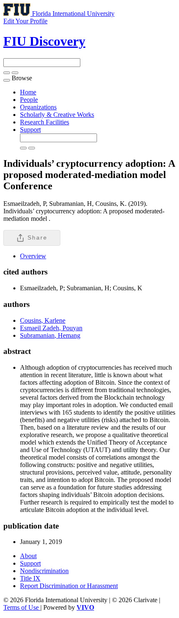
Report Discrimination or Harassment (69, 585)
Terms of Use (21, 607)
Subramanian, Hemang (50, 335)
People (29, 99)
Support (30, 129)
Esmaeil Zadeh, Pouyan (51, 327)
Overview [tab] (33, 256)
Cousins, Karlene (42, 320)
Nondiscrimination (44, 570)
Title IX (30, 578)
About (28, 555)
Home (28, 92)
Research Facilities (44, 122)
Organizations (38, 107)
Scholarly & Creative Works (57, 114)
